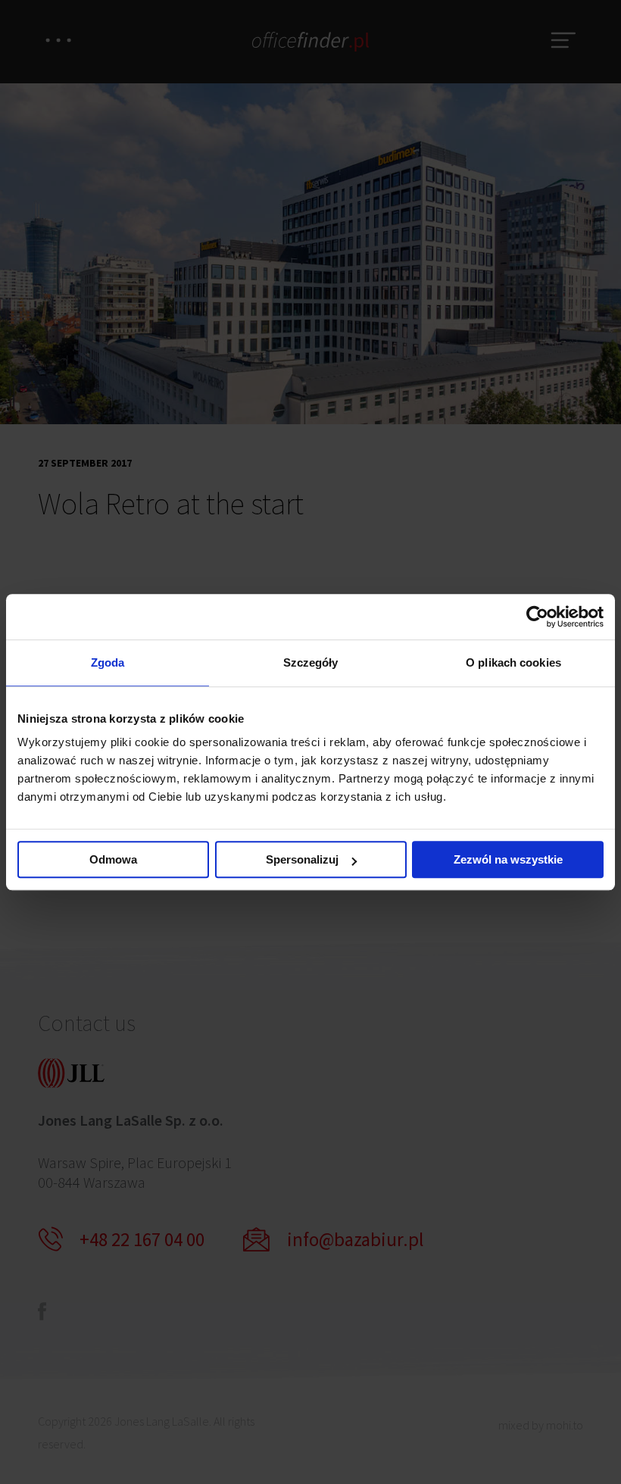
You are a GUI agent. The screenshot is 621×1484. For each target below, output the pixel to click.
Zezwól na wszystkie (508, 859)
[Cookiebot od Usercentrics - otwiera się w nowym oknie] (537, 616)
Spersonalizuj (302, 859)
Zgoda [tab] (108, 662)
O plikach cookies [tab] (513, 662)
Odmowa (113, 859)
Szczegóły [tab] (311, 662)
